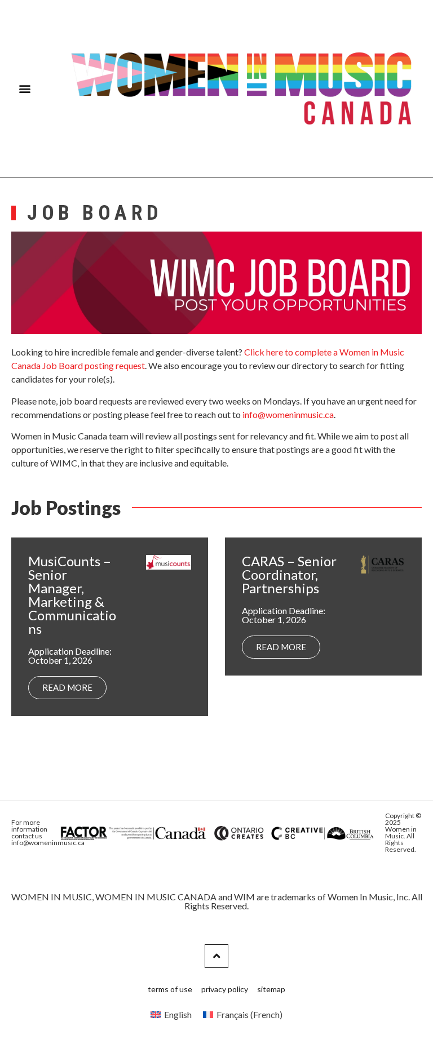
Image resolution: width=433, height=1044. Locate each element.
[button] (25, 88)
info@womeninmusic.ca (288, 414)
